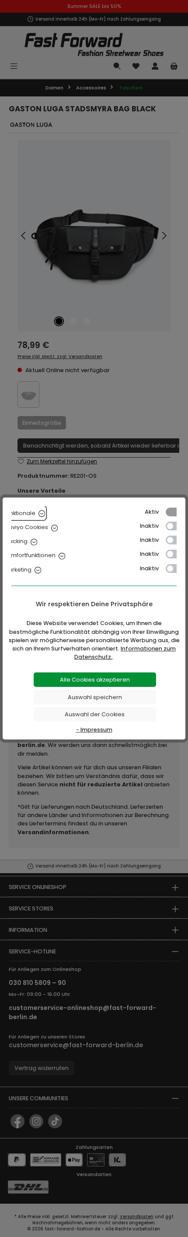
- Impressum (94, 729)
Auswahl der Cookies (95, 714)
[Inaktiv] (175, 526)
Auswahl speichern (95, 697)
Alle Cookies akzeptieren (95, 679)
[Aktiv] (175, 512)
